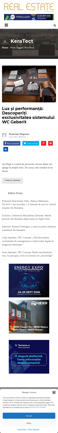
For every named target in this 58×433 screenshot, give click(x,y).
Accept (29, 416)
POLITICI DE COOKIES (37, 407)
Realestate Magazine (19, 134)
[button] (54, 392)
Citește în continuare (12, 180)
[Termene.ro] (29, 356)
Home (5, 47)
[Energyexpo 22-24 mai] (29, 280)
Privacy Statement (33, 429)
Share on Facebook (13, 143)
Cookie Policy (21, 429)
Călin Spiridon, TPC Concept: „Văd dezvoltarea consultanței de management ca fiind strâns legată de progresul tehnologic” (28, 241)
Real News (22, 137)
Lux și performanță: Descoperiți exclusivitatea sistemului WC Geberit (28, 115)
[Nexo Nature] (29, 316)
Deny (29, 423)
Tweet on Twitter (32, 143)
